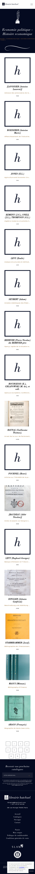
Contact (17, 823)
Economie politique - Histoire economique (20, 38)
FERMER (31, 871)
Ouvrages (17, 820)
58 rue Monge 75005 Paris (17, 807)
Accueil (2, 38)
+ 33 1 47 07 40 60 (17, 804)
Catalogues (17, 817)
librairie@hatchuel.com (17, 785)
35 (17, 756)
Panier (17, 830)
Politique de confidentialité (24, 781)
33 (27, 750)
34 (11, 756)
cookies (21, 867)
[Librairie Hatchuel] (10, 4)
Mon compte (17, 833)
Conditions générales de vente (17, 838)
